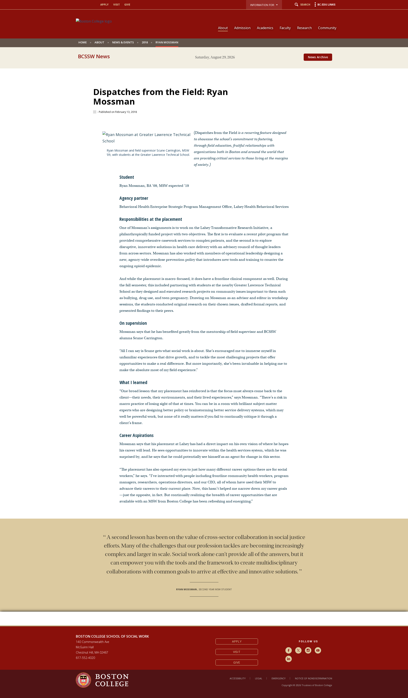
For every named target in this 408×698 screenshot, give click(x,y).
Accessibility (238, 678)
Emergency (279, 678)
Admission (242, 28)
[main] (204, 343)
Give (127, 4)
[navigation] (274, 20)
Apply (104, 4)
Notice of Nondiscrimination (313, 678)
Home (82, 42)
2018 (145, 42)
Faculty (285, 28)
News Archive (318, 57)
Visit (116, 4)
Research (304, 28)
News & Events (123, 42)
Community (327, 28)
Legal (258, 678)
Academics (265, 28)
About (223, 28)
